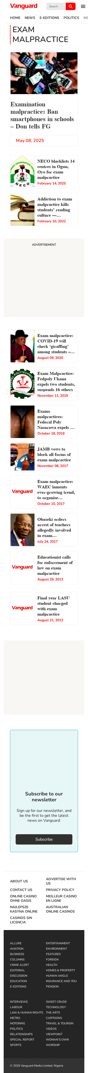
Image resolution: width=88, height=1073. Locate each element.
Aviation (16, 949)
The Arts (53, 1013)
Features (53, 954)
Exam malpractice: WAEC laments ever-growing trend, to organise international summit (56, 490)
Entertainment (58, 943)
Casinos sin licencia (21, 920)
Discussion (18, 976)
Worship (53, 1045)
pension (52, 986)
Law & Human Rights (26, 1013)
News (30, 18)
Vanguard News (23, 6)
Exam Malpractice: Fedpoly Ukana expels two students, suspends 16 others (56, 381)
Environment (56, 949)
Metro (15, 1018)
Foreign (52, 959)
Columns (17, 959)
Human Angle (57, 976)
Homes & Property (60, 970)
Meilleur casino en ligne (61, 898)
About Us (19, 881)
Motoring (17, 1023)
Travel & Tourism (59, 1023)
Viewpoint (54, 1034)
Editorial (17, 970)
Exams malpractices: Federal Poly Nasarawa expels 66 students (56, 419)
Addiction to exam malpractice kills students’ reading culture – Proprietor (54, 207)
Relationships (21, 1034)
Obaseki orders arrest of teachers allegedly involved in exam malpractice (54, 528)
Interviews (19, 1002)
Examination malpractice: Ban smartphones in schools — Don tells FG (42, 114)
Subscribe (44, 839)
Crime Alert (19, 965)
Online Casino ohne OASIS (23, 898)
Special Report (22, 1040)
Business (17, 954)
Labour (16, 1007)
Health (51, 965)
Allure (16, 943)
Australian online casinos (60, 909)
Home (15, 18)
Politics (71, 18)
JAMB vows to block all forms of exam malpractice (54, 453)
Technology (56, 1007)
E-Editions (49, 18)
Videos (51, 1029)
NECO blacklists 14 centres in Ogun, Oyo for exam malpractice (56, 168)
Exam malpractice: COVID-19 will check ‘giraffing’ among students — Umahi (55, 344)
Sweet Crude (56, 1002)
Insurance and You (61, 981)
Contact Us (21, 890)
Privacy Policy (60, 890)
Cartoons (54, 1018)
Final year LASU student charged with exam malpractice (53, 605)
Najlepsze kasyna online (23, 909)
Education (18, 981)
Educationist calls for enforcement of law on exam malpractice (55, 564)
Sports (15, 1045)
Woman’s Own (57, 1040)
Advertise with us (61, 881)
